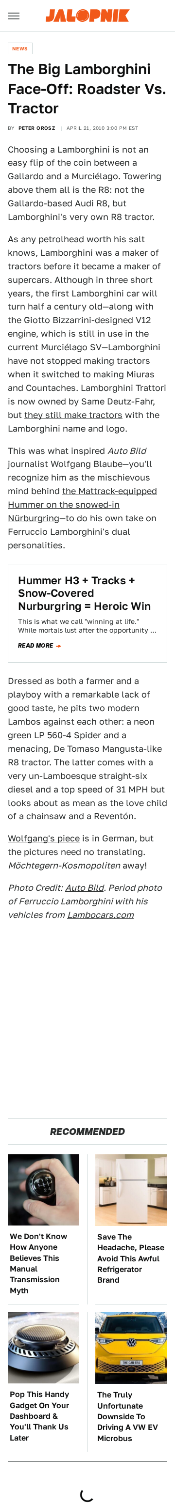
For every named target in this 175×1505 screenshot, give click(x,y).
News (20, 48)
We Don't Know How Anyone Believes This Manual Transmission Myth (38, 1263)
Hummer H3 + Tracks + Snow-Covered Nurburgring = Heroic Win (84, 593)
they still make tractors (73, 415)
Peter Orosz (36, 128)
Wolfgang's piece (44, 838)
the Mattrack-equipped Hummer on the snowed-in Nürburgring (82, 504)
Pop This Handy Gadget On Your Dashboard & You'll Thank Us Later (39, 1416)
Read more (35, 645)
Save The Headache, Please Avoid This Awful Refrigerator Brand (130, 1258)
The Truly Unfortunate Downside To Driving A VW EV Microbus (127, 1416)
